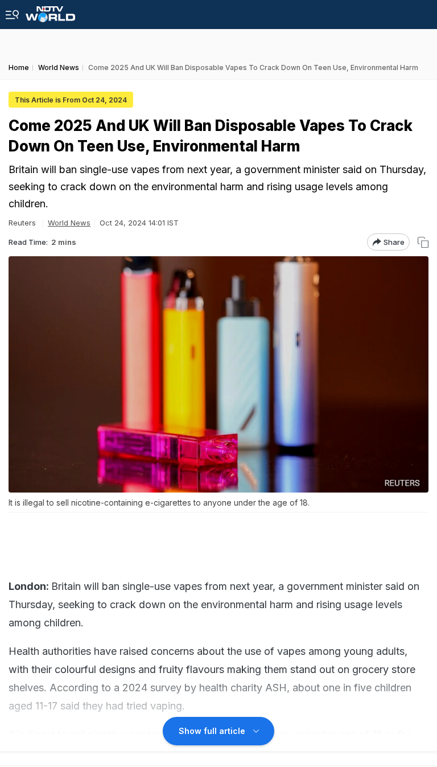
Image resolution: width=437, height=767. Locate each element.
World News (69, 222)
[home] (50, 11)
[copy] (423, 242)
